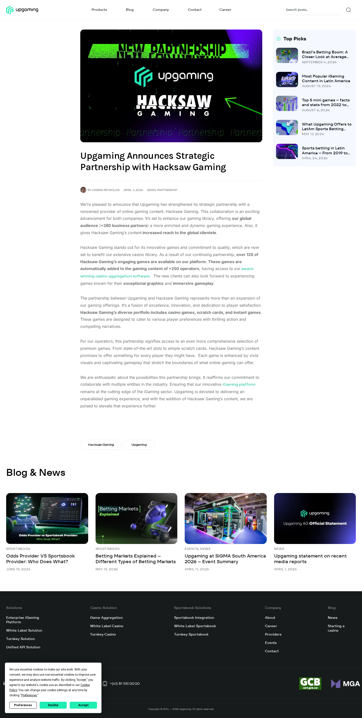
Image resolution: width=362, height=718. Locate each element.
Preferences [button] (29, 695)
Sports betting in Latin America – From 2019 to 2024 (325, 152)
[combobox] (313, 10)
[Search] (348, 10)
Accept (83, 705)
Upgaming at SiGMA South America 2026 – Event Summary (225, 559)
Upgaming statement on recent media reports (310, 559)
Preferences (23, 705)
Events (191, 549)
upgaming (139, 445)
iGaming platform (239, 384)
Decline (53, 705)
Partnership (167, 190)
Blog (332, 608)
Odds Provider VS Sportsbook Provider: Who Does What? (40, 559)
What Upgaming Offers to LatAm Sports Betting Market (327, 129)
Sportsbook (18, 549)
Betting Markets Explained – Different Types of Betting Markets (136, 559)
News (151, 190)
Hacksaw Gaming (101, 445)
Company (273, 608)
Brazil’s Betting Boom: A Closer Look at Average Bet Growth (325, 56)
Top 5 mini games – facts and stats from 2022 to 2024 (326, 104)
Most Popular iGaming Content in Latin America (326, 78)
